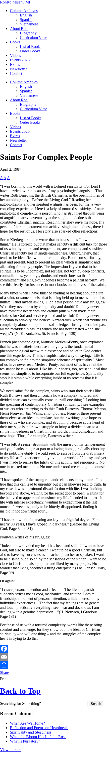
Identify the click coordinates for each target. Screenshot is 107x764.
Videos (15, 55)
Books (15, 42)
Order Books (30, 51)
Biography (28, 33)
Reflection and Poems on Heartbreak (39, 728)
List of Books (30, 46)
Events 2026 (20, 60)
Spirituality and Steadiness (30, 732)
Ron (15, 2)
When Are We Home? (27, 723)
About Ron (19, 28)
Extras (15, 64)
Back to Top (20, 690)
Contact (16, 73)
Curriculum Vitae (33, 37)
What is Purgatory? (25, 741)
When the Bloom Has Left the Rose (38, 737)
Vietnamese (29, 24)
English (26, 15)
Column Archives (24, 10)
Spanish (26, 19)
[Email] (53, 657)
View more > (10, 750)
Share (4, 672)
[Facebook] (53, 649)
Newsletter (18, 69)
